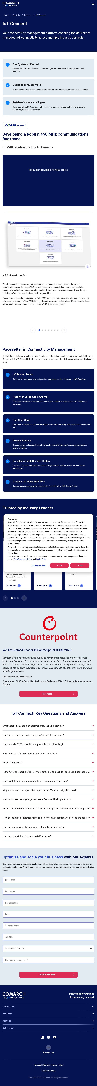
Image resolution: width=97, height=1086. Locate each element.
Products (27, 15)
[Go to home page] (11, 4)
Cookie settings (49, 1071)
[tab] (39, 330)
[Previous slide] (33, 330)
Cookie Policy (41, 559)
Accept (59, 565)
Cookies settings (39, 565)
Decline (80, 565)
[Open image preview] (47, 245)
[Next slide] (64, 330)
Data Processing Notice (23, 559)
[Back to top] (48, 1047)
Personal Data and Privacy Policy (48, 1065)
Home (6, 15)
